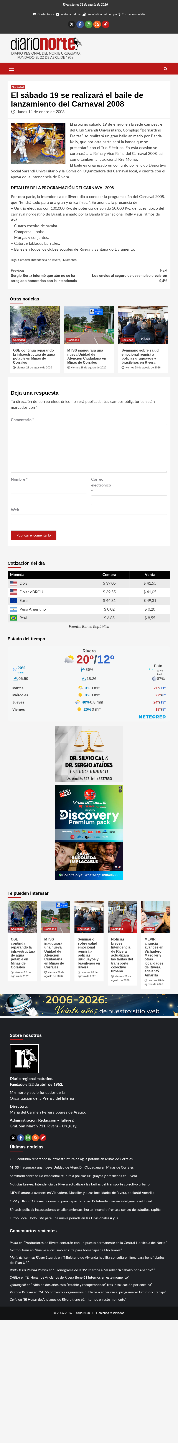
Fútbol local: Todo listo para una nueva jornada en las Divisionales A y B (64, 1218)
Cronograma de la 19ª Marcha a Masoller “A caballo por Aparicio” (103, 1270)
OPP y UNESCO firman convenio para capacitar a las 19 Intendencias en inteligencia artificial (81, 1201)
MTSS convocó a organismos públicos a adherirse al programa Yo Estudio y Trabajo (102, 1292)
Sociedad (18, 87)
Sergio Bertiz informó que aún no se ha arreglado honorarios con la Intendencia (44, 276)
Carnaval (24, 260)
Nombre (19, 480)
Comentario (22, 420)
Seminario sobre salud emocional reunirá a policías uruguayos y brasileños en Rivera (140, 356)
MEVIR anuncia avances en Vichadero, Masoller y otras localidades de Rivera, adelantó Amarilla (82, 1193)
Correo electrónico (101, 485)
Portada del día (71, 14)
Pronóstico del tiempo (102, 14)
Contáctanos (46, 14)
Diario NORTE (84, 1313)
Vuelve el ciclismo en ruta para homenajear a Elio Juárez (78, 1250)
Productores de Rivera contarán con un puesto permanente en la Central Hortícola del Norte (95, 1243)
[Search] (165, 69)
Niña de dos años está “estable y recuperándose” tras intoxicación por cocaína (92, 1285)
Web (15, 510)
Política (149, 929)
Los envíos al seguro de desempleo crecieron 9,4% (129, 276)
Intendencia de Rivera (45, 260)
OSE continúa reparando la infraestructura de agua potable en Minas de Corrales (34, 356)
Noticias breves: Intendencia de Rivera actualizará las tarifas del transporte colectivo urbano (122, 955)
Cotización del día (133, 14)
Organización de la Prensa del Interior (42, 1099)
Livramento (69, 260)
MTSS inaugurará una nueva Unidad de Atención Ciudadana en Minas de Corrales (86, 356)
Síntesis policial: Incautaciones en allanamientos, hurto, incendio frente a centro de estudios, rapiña (85, 1209)
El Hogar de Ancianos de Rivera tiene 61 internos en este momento (77, 1277)
